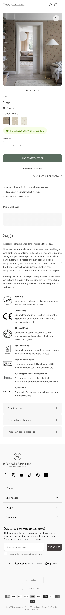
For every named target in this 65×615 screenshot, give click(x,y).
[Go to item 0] (27, 90)
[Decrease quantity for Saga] (6, 145)
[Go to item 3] (34, 90)
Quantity (7, 138)
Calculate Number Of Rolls (47, 176)
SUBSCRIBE (54, 547)
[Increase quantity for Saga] (20, 145)
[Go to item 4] (38, 90)
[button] (32, 563)
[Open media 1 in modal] (56, 18)
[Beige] (6, 121)
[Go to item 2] (30, 90)
